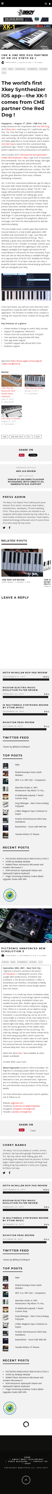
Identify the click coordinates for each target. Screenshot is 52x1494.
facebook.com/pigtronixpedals (26, 1106)
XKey (38, 437)
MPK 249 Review (26, 471)
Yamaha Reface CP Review (27, 834)
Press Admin (11, 62)
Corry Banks (7, 582)
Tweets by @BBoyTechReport (16, 746)
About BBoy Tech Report (28, 1459)
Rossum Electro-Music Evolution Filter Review (20, 688)
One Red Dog (43, 126)
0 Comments (32, 69)
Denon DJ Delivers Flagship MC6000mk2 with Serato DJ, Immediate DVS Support (26, 481)
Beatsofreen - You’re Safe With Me (30, 826)
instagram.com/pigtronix (23, 1108)
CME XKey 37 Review (10, 418)
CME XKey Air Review (34, 388)
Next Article (26, 476)
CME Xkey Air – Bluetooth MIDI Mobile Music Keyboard (8, 392)
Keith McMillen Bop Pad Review (25, 672)
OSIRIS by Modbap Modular (18, 861)
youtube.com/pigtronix (21, 1111)
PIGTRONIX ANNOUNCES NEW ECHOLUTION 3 (27, 858)
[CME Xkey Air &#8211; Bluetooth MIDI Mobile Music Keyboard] (11, 381)
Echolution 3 (11, 974)
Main (17, 764)
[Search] (46, 3)
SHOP (28, 1464)
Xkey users (11, 129)
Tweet (33, 1130)
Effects (5, 962)
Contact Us (40, 1461)
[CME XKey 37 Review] (11, 411)
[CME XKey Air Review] (35, 381)
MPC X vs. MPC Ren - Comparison (30, 780)
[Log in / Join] (50, 3)
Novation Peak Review (19, 722)
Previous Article (26, 468)
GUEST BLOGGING (18, 1461)
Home (27, 1457)
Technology (20, 69)
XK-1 (29, 437)
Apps (4, 69)
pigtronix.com (17, 1103)
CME (5, 437)
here (20, 1053)
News (11, 69)
